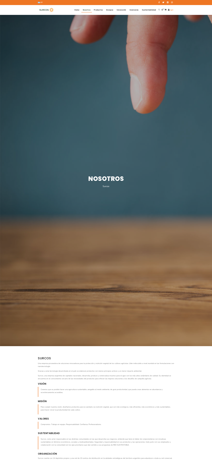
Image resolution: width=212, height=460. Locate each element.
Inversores (134, 10)
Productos (98, 10)
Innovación (121, 10)
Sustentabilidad (149, 10)
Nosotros (87, 10)
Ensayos (109, 10)
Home (76, 10)
